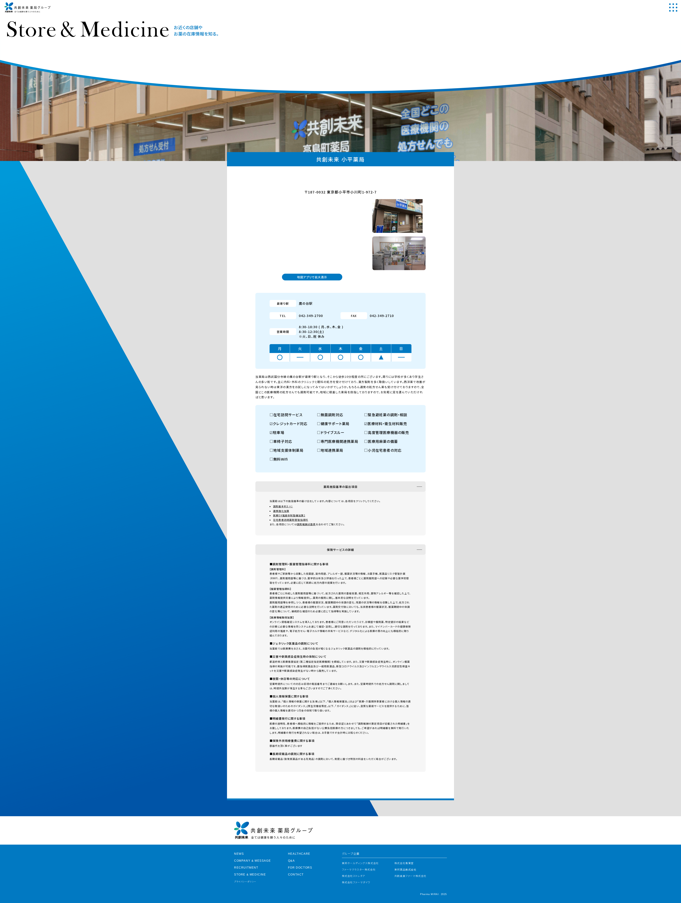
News (239, 853)
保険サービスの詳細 (340, 550)
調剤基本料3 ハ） (283, 506)
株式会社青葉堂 (404, 863)
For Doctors (300, 867)
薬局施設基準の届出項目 (340, 487)
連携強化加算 (281, 511)
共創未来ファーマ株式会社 (410, 876)
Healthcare (299, 853)
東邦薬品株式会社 (405, 869)
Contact (296, 874)
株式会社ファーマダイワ (356, 882)
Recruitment (246, 867)
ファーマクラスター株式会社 (359, 869)
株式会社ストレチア (353, 876)
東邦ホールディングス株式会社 (360, 863)
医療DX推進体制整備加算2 (289, 515)
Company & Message (252, 860)
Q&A (291, 860)
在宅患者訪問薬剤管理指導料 (290, 519)
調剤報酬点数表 (306, 524)
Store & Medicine (250, 874)
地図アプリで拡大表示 (312, 277)
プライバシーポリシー (245, 881)
